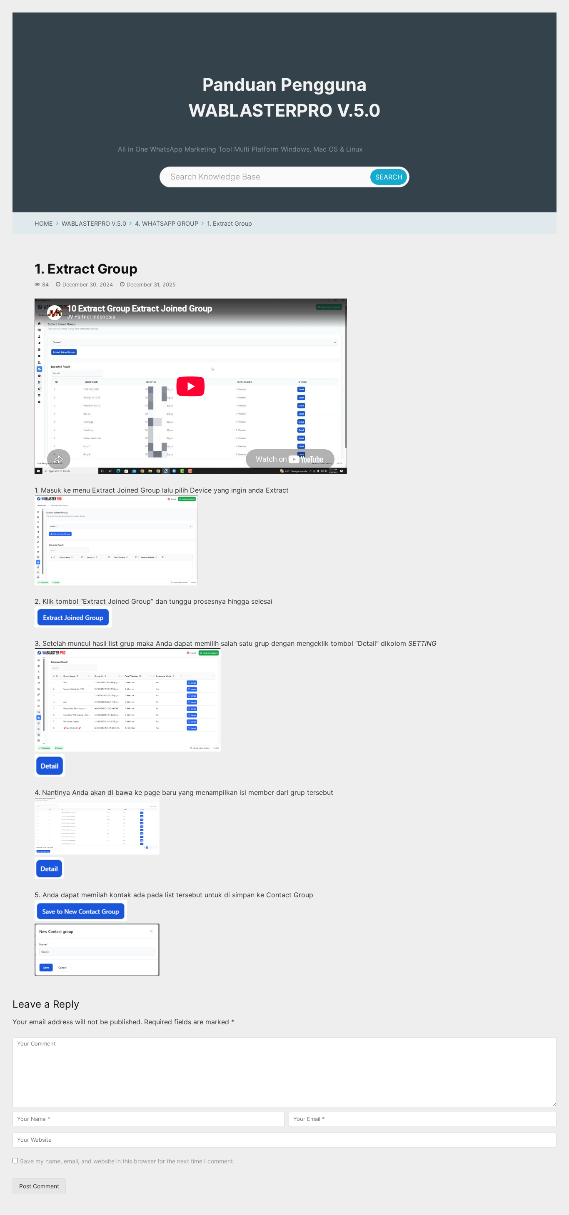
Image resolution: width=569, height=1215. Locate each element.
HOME (44, 223)
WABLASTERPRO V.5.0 (94, 223)
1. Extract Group (229, 223)
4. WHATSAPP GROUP (166, 223)
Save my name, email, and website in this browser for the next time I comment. (127, 1161)
